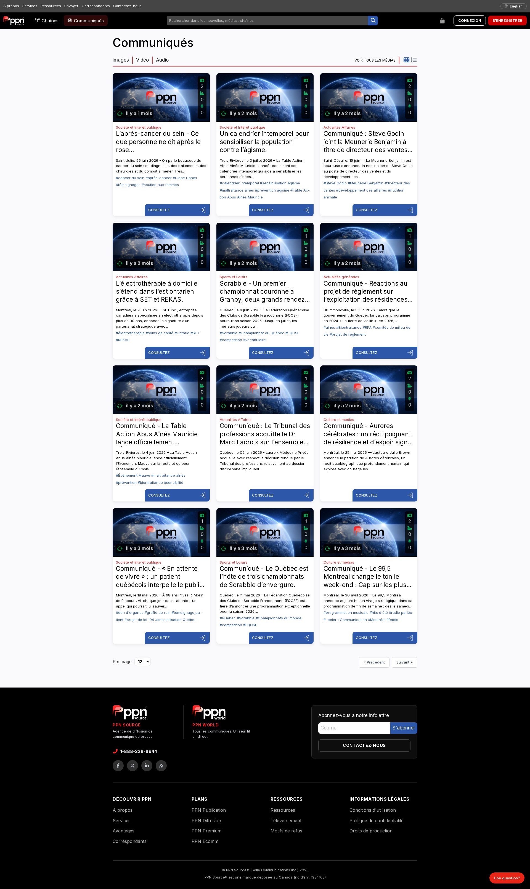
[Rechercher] (373, 21)
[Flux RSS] (161, 765)
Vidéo (142, 60)
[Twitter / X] (132, 765)
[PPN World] (209, 714)
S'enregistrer (507, 20)
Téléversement (286, 820)
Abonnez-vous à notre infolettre (353, 715)
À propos (11, 6)
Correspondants (96, 6)
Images (121, 60)
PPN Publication (209, 810)
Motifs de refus (286, 831)
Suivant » (404, 662)
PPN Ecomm (205, 841)
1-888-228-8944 (138, 751)
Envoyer (71, 6)
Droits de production (371, 831)
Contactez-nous (127, 6)
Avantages (123, 831)
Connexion (469, 20)
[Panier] (442, 20)
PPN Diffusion (206, 820)
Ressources (51, 6)
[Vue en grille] (406, 60)
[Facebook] (118, 765)
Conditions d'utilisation (372, 810)
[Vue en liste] (413, 60)
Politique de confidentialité (376, 820)
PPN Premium (206, 831)
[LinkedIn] (146, 765)
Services (29, 6)
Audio (162, 60)
